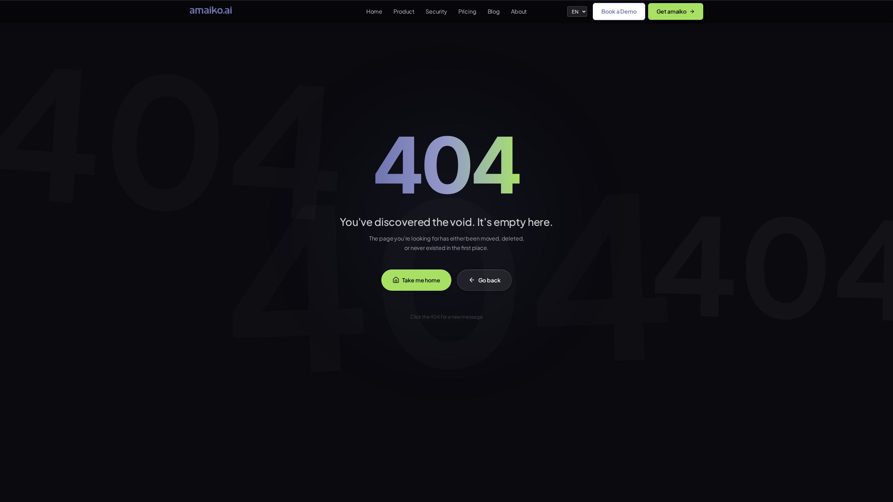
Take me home (421, 280)
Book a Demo (618, 11)
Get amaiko (671, 11)
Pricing (467, 11)
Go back (489, 280)
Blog (494, 11)
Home (374, 11)
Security (436, 11)
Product (403, 11)
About (519, 11)
